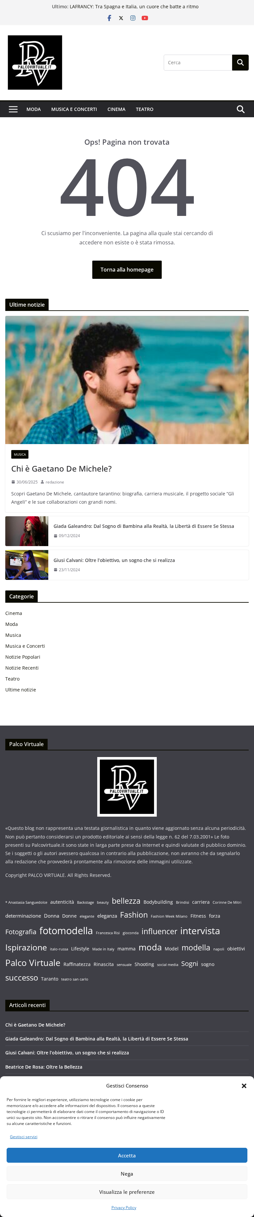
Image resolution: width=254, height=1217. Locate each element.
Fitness (198, 916)
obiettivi (236, 949)
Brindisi (182, 902)
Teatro (144, 109)
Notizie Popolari (22, 657)
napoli (218, 949)
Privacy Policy (123, 1207)
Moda (33, 109)
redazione (55, 482)
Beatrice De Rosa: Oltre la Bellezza (108, 6)
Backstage (85, 902)
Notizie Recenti (22, 668)
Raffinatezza (77, 964)
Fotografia (20, 931)
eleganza (107, 915)
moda (150, 947)
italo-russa (59, 949)
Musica (20, 454)
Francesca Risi (108, 933)
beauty (103, 902)
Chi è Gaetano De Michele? (61, 468)
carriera (201, 902)
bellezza (126, 901)
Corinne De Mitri (227, 902)
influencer (159, 931)
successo (21, 977)
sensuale (124, 964)
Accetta (127, 1155)
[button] (244, 1086)
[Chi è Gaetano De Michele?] (127, 380)
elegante (87, 916)
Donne (69, 916)
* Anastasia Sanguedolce (26, 902)
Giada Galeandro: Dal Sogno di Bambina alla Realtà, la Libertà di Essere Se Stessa (144, 526)
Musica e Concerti (74, 109)
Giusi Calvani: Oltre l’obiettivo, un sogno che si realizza (114, 560)
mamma (126, 949)
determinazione (23, 915)
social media (167, 964)
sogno (207, 964)
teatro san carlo (74, 979)
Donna (51, 915)
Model (172, 949)
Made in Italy (103, 949)
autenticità (62, 902)
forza (214, 916)
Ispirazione (26, 947)
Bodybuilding (158, 902)
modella (196, 947)
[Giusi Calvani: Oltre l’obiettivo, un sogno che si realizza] (26, 565)
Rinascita (104, 964)
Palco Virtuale (33, 963)
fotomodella (66, 930)
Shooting (144, 964)
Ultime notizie (20, 689)
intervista (200, 930)
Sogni (189, 963)
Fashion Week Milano (169, 916)
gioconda (131, 933)
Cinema (116, 109)
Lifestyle (80, 949)
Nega (127, 1173)
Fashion (134, 914)
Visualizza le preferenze (127, 1192)
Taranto (49, 979)
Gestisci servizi (23, 1137)
